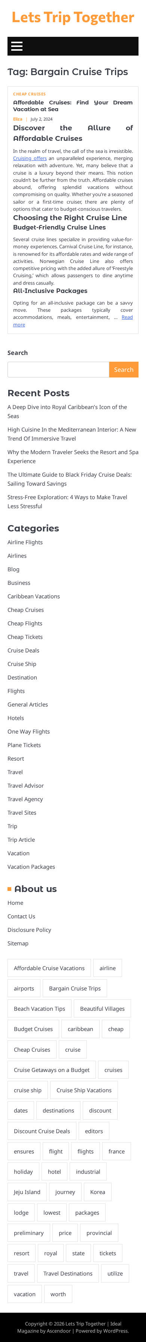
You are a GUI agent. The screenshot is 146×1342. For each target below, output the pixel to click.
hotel (54, 1171)
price (65, 1232)
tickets (108, 1253)
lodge (21, 1212)
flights (85, 1151)
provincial (99, 1232)
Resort (15, 758)
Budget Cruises (33, 1029)
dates (21, 1110)
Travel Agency (25, 799)
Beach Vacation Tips (39, 1008)
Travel (15, 772)
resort (21, 1253)
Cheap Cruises (29, 94)
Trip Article (21, 839)
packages (87, 1212)
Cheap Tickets (25, 636)
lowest (51, 1212)
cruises (113, 1069)
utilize (115, 1273)
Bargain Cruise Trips (75, 988)
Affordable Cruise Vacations (49, 968)
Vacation (18, 853)
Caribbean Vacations (33, 596)
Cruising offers (30, 158)
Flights (16, 690)
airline (108, 968)
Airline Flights (25, 542)
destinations (58, 1110)
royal (50, 1253)
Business (18, 582)
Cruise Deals (23, 650)
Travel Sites (21, 812)
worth (58, 1294)
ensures (24, 1151)
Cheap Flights (24, 623)
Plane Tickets (24, 745)
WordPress (115, 1330)
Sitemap (17, 943)
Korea (97, 1192)
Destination (22, 677)
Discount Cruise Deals (42, 1131)
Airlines (17, 555)
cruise (72, 1049)
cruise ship (28, 1090)
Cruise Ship (21, 663)
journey (65, 1192)
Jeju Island (27, 1192)
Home (15, 902)
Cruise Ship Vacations (84, 1090)
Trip (12, 826)
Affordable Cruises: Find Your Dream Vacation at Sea (73, 106)
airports (24, 988)
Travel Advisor (25, 785)
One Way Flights (28, 731)
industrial (88, 1171)
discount (100, 1110)
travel (21, 1273)
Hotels (15, 718)
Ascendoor (59, 1330)
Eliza (17, 119)
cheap (116, 1029)
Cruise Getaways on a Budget (51, 1069)
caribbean (80, 1029)
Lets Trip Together (73, 16)
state (78, 1253)
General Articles (27, 704)
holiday (23, 1171)
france (117, 1151)
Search (17, 353)
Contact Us (21, 916)
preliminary (29, 1232)
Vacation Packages (31, 866)
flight (56, 1151)
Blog (13, 569)
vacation (25, 1294)
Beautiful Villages (102, 1008)
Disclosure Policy (29, 929)
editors (94, 1131)
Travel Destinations (67, 1273)
